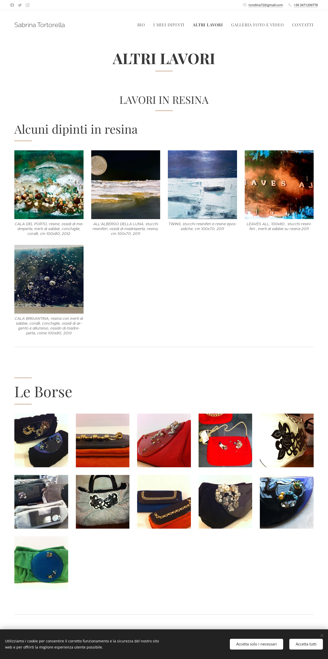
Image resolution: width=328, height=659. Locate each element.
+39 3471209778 (306, 5)
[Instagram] (27, 5)
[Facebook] (12, 5)
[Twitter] (20, 5)
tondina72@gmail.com (266, 5)
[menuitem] (142, 24)
